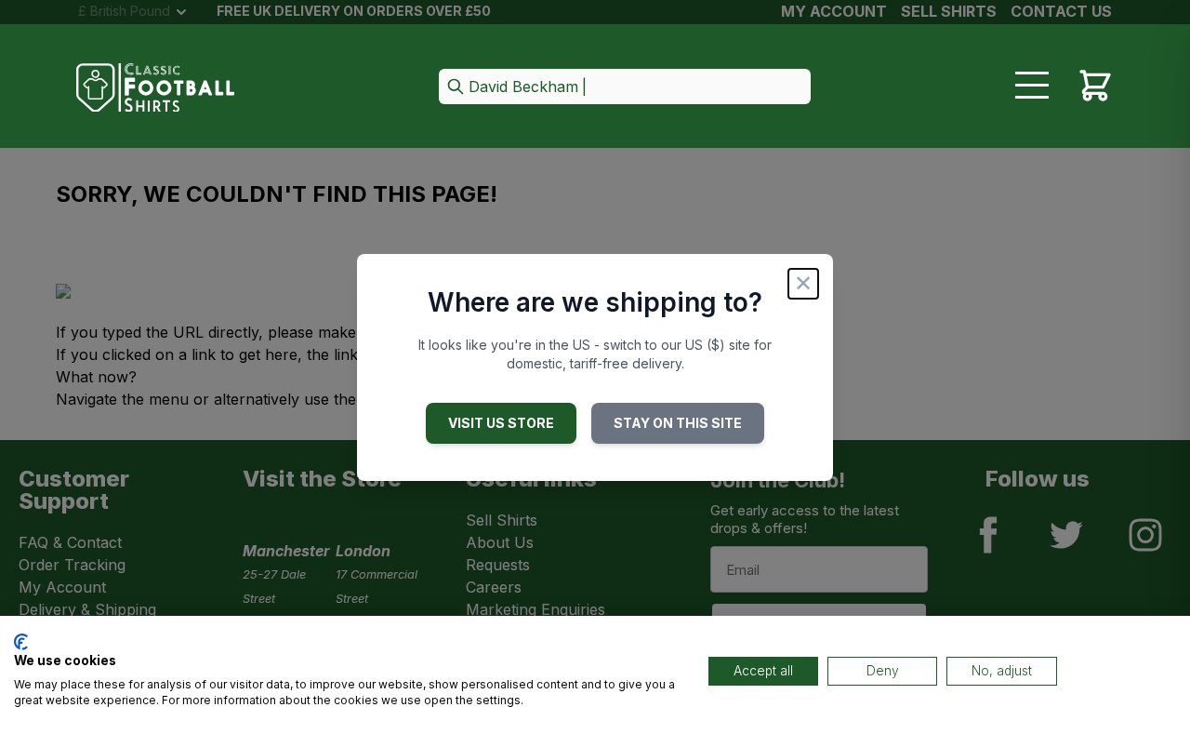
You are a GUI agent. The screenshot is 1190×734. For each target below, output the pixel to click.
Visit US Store (501, 423)
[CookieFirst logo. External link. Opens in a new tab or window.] (21, 642)
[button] (625, 88)
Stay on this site (678, 423)
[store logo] (155, 88)
